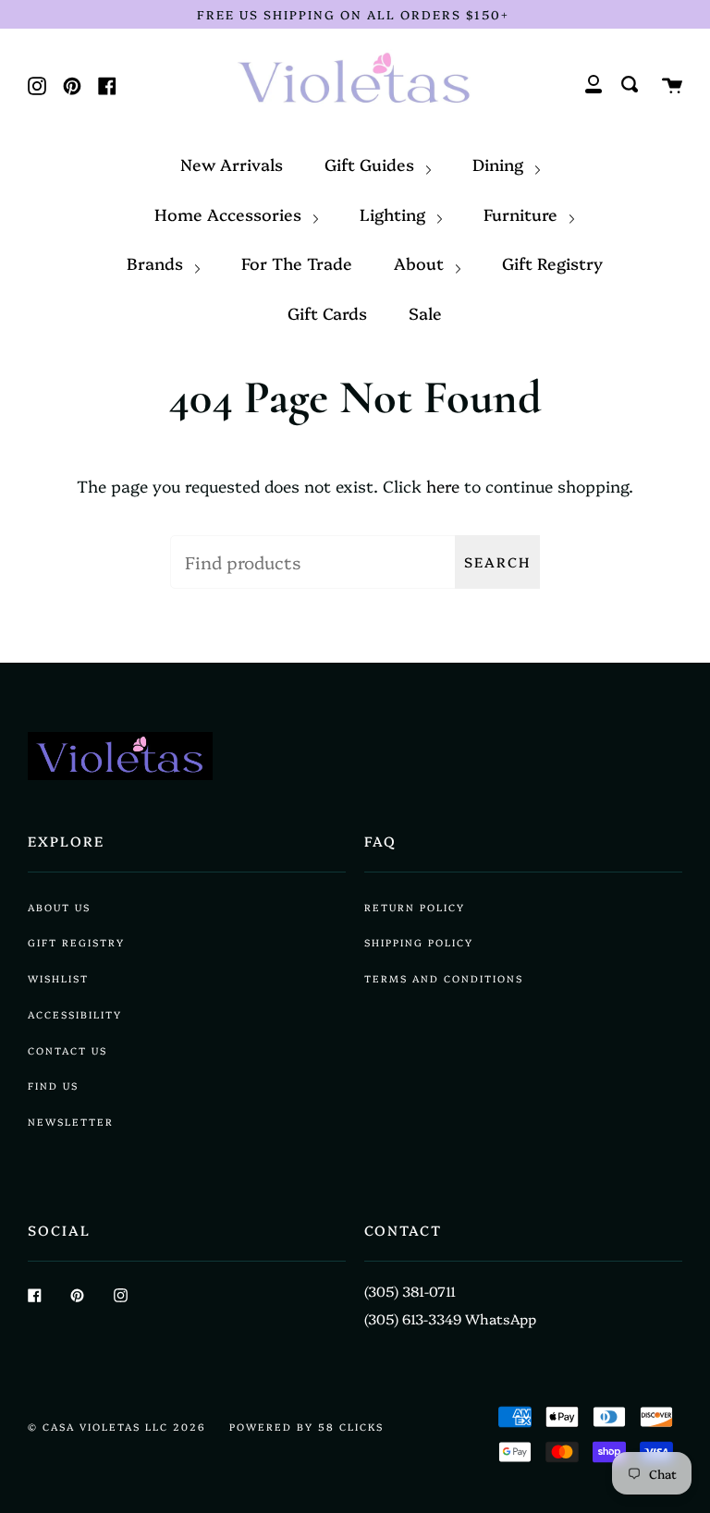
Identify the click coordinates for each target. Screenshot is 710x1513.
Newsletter (71, 1122)
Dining (500, 164)
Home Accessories (230, 213)
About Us (59, 907)
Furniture (523, 213)
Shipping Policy (418, 942)
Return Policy (414, 907)
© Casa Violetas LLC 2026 (117, 1427)
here (442, 485)
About (421, 262)
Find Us (53, 1085)
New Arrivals (231, 164)
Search (497, 561)
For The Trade (296, 262)
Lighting (395, 213)
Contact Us (67, 1050)
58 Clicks (351, 1427)
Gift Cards (327, 312)
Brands (157, 262)
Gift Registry (552, 262)
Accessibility (75, 1014)
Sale (425, 312)
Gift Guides (371, 164)
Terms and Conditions (443, 978)
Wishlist (58, 978)
